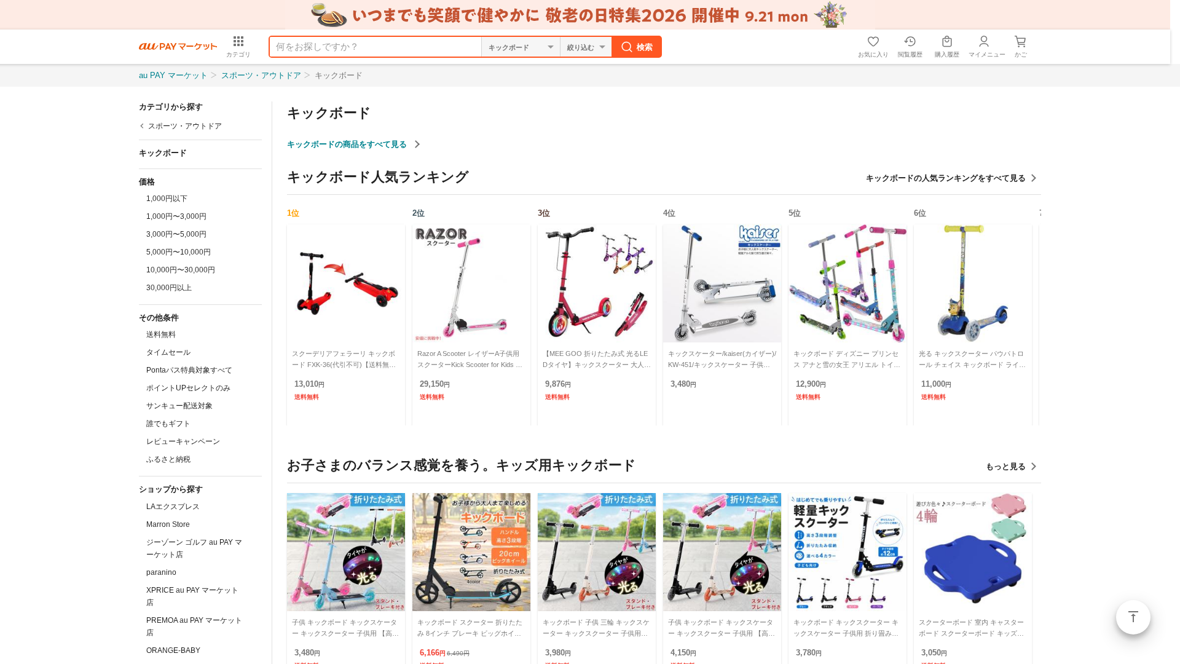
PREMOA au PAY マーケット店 (194, 626)
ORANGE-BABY (173, 650)
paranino (161, 572)
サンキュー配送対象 (179, 405)
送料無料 (161, 334)
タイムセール (168, 352)
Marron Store (168, 524)
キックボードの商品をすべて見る (348, 144)
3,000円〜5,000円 (176, 234)
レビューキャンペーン (183, 441)
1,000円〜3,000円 (176, 216)
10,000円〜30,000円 (180, 270)
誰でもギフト (168, 423)
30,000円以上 (169, 287)
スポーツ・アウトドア (261, 75)
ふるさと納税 (168, 459)
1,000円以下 (166, 198)
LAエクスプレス (173, 506)
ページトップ (1133, 617)
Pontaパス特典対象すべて (189, 370)
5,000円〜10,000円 (178, 252)
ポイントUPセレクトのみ (188, 388)
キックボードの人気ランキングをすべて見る (946, 178)
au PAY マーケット (173, 75)
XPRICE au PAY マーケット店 (192, 596)
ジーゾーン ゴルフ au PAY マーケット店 (194, 548)
